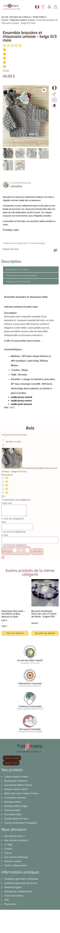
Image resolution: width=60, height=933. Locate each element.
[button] (43, 90)
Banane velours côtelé (15, 789)
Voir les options (15, 633)
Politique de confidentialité (18, 891)
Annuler (37, 551)
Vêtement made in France (22, 20)
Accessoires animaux (15, 797)
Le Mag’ (8, 844)
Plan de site (10, 904)
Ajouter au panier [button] (45, 633)
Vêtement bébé (12, 810)
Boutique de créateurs (20, 17)
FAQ (6, 899)
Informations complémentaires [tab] (21, 275)
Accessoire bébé (12, 814)
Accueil (4, 17)
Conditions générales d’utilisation (21, 878)
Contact (8, 848)
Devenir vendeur (13, 861)
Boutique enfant (12, 801)
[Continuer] (2, 557)
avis (6, 70)
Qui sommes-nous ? (14, 836)
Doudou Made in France (16, 818)
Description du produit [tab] (17, 269)
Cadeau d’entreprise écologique (20, 822)
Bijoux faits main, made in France (21, 793)
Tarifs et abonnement (15, 865)
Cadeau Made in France (16, 776)
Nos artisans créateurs (16, 840)
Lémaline (16, 186)
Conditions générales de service (20, 883)
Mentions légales (13, 887)
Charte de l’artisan (13, 895)
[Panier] (55, 6)
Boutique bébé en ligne (16, 806)
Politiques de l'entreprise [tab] (18, 281)
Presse (8, 852)
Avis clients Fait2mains (16, 857)
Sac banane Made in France (18, 785)
